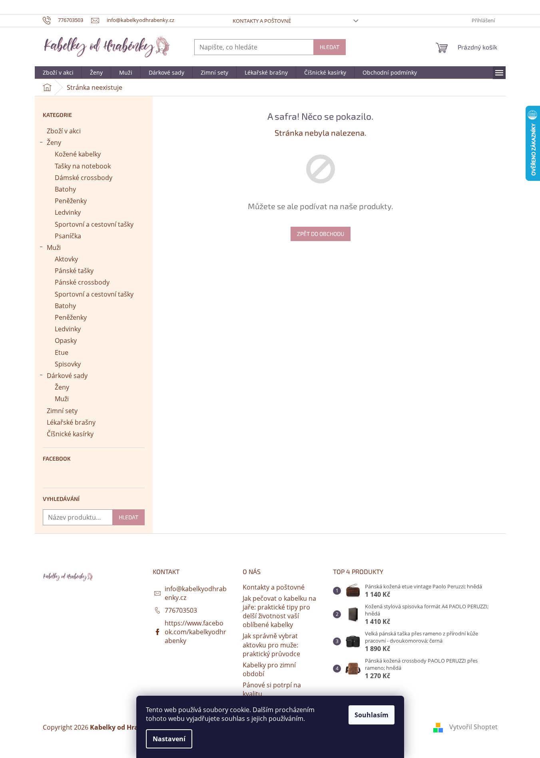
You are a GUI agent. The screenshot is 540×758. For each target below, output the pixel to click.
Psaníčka (68, 236)
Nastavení (169, 738)
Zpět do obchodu (320, 233)
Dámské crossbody (83, 177)
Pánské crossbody (82, 282)
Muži (54, 247)
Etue (61, 352)
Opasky (66, 340)
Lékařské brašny (71, 422)
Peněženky (71, 200)
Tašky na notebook (83, 166)
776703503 (181, 610)
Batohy (65, 189)
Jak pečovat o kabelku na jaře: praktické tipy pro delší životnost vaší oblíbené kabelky (279, 611)
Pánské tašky (74, 270)
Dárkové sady (67, 375)
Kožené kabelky (78, 154)
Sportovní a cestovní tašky (94, 224)
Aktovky (66, 259)
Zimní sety (62, 410)
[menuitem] (58, 72)
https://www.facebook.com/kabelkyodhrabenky (195, 632)
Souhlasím (372, 715)
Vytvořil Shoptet (473, 726)
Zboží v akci (64, 131)
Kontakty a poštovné (262, 20)
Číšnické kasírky (70, 433)
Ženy (54, 142)
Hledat (329, 47)
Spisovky (68, 364)
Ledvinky (68, 212)
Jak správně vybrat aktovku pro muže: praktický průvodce (271, 644)
